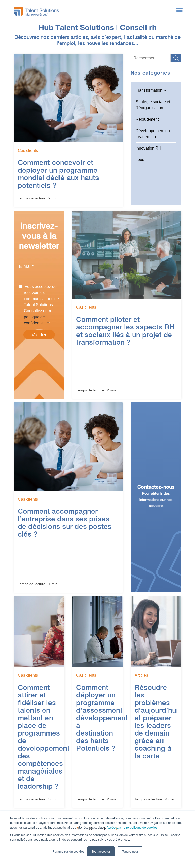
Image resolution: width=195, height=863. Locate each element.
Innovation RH (148, 148)
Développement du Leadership (153, 133)
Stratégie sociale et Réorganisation (153, 105)
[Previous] (77, 828)
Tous (140, 159)
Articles (141, 675)
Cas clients (28, 150)
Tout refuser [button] (130, 851)
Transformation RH (153, 90)
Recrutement (147, 119)
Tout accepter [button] (101, 851)
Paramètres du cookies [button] (68, 851)
